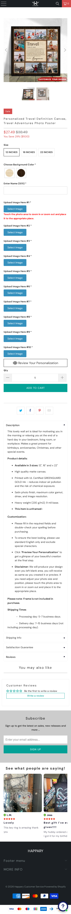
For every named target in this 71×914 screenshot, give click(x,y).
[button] (36, 165)
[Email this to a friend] (49, 410)
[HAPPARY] (35, 3)
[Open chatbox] (63, 906)
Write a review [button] (35, 695)
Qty (6, 370)
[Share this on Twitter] (21, 410)
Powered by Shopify (55, 886)
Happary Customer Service (29, 886)
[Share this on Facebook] (30, 410)
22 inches (46, 152)
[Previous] (6, 50)
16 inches (29, 152)
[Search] (57, 3)
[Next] (65, 50)
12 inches (11, 152)
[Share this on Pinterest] (40, 410)
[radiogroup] (36, 173)
